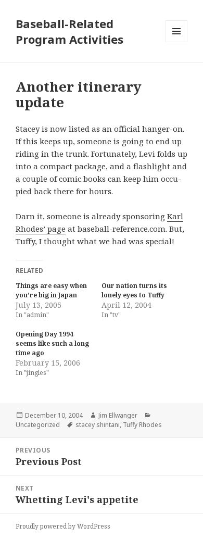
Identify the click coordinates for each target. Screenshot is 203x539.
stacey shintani (97, 424)
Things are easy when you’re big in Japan (51, 290)
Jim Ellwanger (117, 415)
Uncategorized (38, 424)
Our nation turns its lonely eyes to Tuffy (134, 290)
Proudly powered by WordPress (63, 526)
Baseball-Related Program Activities (69, 31)
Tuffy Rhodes (142, 424)
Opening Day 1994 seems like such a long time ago (52, 343)
